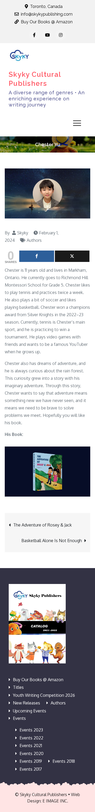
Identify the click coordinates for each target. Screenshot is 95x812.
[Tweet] (72, 256)
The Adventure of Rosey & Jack (42, 525)
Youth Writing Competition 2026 (44, 695)
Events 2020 (32, 753)
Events (19, 718)
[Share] (36, 256)
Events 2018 (64, 761)
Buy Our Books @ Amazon (47, 21)
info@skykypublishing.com (47, 14)
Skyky (22, 232)
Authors (34, 240)
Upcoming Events (29, 710)
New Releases (26, 703)
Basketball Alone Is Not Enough (51, 540)
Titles (18, 687)
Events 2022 (31, 737)
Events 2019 (31, 761)
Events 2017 (31, 769)
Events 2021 (31, 745)
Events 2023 (31, 730)
